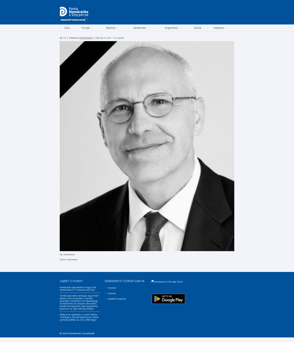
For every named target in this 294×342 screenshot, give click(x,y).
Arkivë (197, 28)
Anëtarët (219, 28)
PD (64, 37)
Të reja (85, 28)
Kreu (67, 28)
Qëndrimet (139, 28)
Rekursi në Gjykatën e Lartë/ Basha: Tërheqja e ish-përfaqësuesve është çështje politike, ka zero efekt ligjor (79, 317)
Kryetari (112, 287)
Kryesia (112, 293)
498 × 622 (111, 37)
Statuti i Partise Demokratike (173, 31)
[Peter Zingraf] (147, 145)
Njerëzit (110, 28)
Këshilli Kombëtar (117, 298)
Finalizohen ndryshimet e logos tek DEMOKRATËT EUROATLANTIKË (78, 288)
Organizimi (171, 28)
